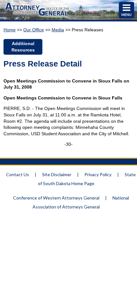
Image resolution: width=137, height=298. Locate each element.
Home (10, 29)
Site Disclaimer (56, 174)
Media (58, 29)
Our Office (33, 29)
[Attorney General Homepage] (37, 16)
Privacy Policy (98, 174)
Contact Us (17, 174)
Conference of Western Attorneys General (56, 197)
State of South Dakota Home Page (87, 179)
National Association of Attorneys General (80, 202)
